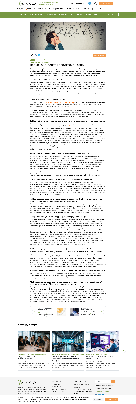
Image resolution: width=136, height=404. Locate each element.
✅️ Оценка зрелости (93, 14)
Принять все (111, 399)
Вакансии (80, 14)
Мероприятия (58, 9)
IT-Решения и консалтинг (54, 14)
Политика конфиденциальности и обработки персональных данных (82, 390)
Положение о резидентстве (57, 385)
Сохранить (100, 55)
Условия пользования (81, 381)
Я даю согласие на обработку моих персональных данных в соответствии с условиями (104, 388)
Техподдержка (57, 381)
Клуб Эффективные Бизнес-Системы (59, 390)
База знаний (112, 14)
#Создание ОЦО (46, 62)
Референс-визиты (82, 9)
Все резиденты (38, 14)
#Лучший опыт (35, 62)
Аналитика (70, 9)
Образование (70, 14)
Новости (48, 9)
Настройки (98, 399)
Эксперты (27, 14)
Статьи (40, 9)
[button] (123, 350)
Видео (20, 14)
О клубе (20, 9)
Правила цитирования (81, 384)
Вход (117, 3)
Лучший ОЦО (96, 9)
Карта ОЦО (31, 9)
